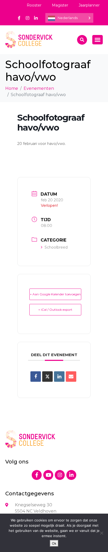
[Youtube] (48, 475)
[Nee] (101, 533)
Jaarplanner (89, 5)
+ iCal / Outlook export (55, 310)
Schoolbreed (56, 247)
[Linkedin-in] (36, 18)
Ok (54, 543)
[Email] (71, 376)
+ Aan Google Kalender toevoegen (55, 294)
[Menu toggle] (97, 39)
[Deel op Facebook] (35, 376)
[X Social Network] (47, 376)
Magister (60, 5)
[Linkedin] (59, 376)
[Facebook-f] (19, 18)
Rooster (34, 5)
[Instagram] (27, 18)
